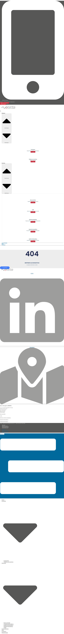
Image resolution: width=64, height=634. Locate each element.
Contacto (4, 631)
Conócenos (6, 560)
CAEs (1, 415)
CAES (5, 627)
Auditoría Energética (4, 421)
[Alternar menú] (0, 111)
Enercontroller (7, 622)
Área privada (5, 632)
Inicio (3, 499)
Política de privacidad (5, 426)
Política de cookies (5, 430)
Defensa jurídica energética (5, 417)
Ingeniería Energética (4, 419)
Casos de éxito (5, 628)
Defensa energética (8, 626)
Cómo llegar (2, 412)
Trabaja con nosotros (8, 561)
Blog (3, 630)
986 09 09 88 (2, 410)
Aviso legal (3, 429)
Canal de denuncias (5, 427)
